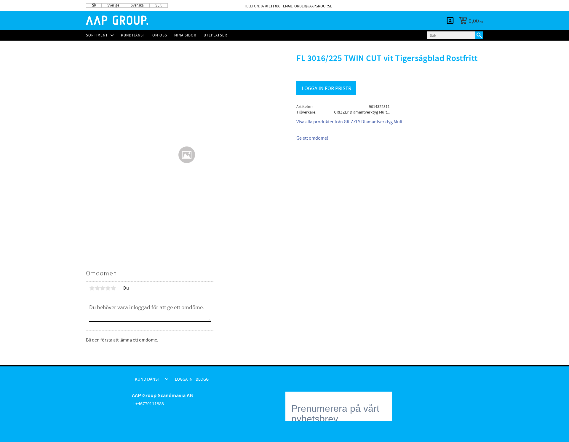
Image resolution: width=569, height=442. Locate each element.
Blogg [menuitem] (473, 5)
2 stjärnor (97, 288)
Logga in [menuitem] (450, 5)
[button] (167, 379)
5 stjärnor (113, 288)
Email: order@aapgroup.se (307, 6)
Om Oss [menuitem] (159, 35)
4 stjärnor (108, 288)
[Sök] (479, 35)
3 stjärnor (102, 288)
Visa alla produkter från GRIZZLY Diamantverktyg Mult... (351, 122)
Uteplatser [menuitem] (215, 35)
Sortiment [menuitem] (97, 35)
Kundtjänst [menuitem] (416, 5)
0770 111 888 (270, 6)
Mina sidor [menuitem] (450, 20)
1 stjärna (92, 288)
